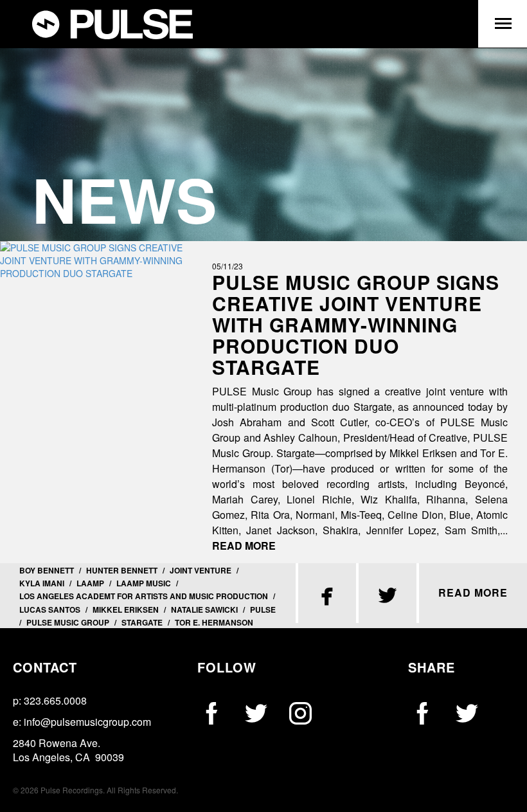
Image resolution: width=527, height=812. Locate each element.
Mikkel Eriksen (126, 609)
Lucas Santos (49, 609)
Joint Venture (200, 570)
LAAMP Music (143, 583)
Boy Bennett (46, 570)
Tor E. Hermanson (214, 622)
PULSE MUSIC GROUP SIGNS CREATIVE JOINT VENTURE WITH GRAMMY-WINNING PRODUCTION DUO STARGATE (355, 324)
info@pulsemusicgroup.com (87, 721)
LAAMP (90, 583)
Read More (244, 545)
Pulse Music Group (67, 622)
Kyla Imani (41, 583)
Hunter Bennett (121, 570)
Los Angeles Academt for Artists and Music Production (143, 596)
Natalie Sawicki (204, 609)
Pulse (263, 609)
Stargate (142, 622)
